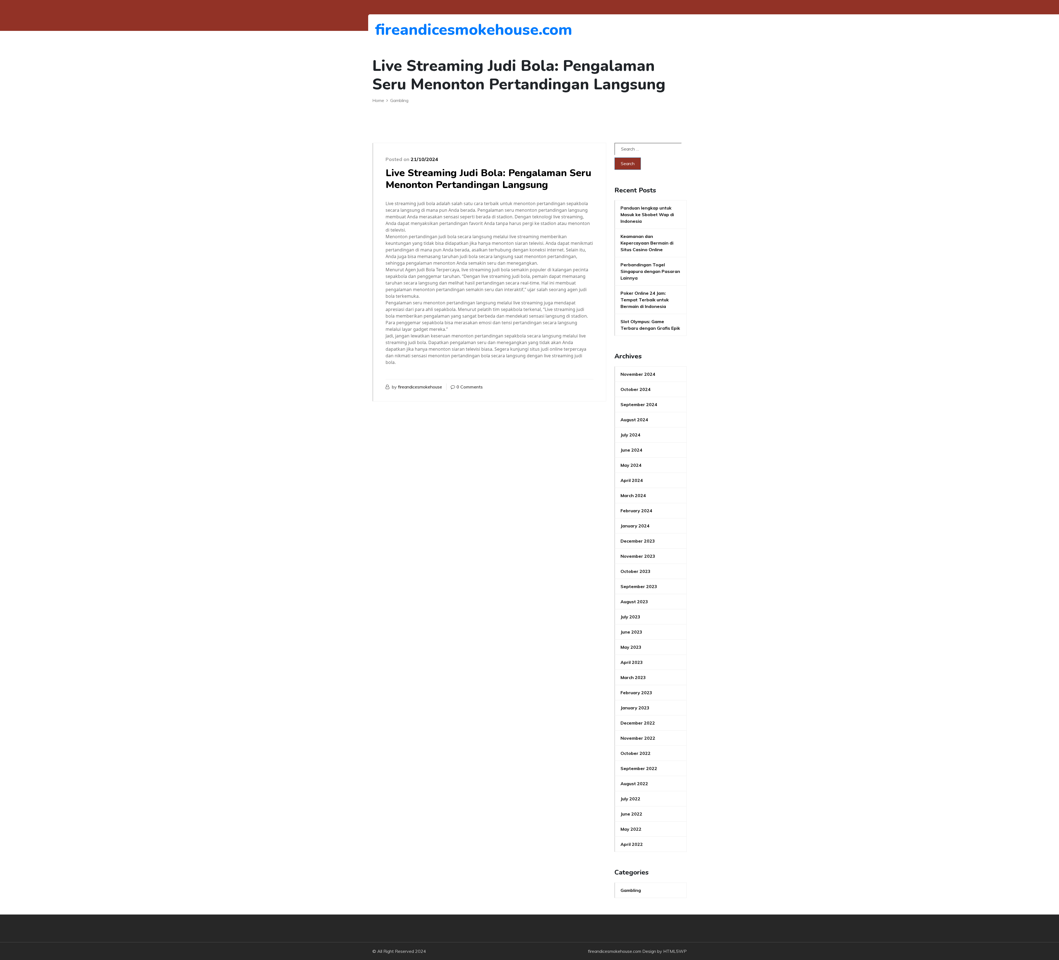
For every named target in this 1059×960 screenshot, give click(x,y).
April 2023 (632, 662)
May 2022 (631, 829)
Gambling (631, 890)
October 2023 (636, 571)
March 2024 (633, 495)
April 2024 (632, 480)
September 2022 (639, 768)
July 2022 (630, 798)
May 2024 (631, 465)
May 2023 (631, 647)
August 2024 (634, 419)
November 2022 (638, 738)
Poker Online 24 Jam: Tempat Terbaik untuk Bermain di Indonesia (645, 299)
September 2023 (639, 586)
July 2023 (630, 617)
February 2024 (636, 510)
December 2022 (638, 723)
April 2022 (632, 844)
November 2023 (638, 556)
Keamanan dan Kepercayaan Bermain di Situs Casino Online (647, 243)
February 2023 (636, 692)
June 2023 (631, 632)
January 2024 (635, 526)
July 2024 (630, 435)
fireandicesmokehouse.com (405, 29)
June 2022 (631, 814)
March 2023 (633, 677)
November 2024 (638, 374)
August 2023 (634, 601)
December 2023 (638, 541)
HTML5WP (675, 951)
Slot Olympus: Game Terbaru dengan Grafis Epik (650, 325)
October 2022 (636, 753)
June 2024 (631, 450)
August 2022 (634, 783)
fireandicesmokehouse (420, 387)
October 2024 (636, 389)
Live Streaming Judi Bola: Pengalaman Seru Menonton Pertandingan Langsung (488, 179)
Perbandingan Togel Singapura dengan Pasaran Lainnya (650, 271)
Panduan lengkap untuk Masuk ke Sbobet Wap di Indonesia (647, 214)
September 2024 (639, 404)
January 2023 (635, 707)
